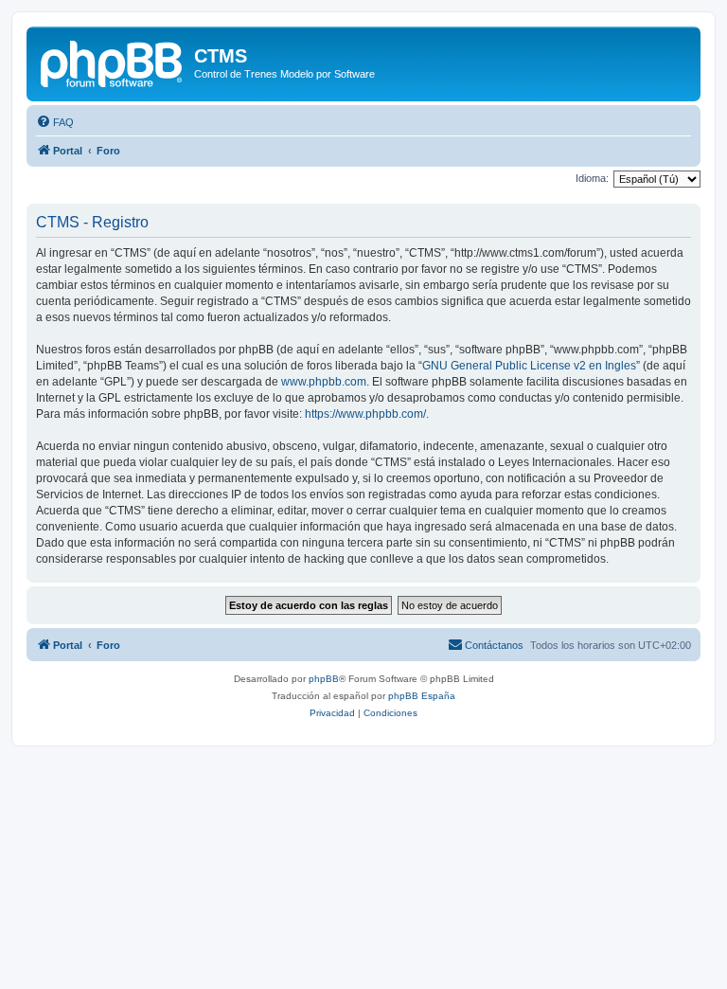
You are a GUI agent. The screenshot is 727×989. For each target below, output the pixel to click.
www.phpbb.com (323, 381)
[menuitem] (55, 122)
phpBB (324, 679)
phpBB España (421, 696)
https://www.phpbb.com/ (365, 414)
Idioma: (592, 178)
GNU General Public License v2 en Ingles (529, 365)
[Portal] (112, 61)
